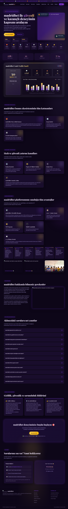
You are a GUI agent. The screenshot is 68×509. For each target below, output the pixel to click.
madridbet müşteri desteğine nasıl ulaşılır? (14, 353)
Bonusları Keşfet (9, 34)
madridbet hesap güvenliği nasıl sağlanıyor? (14, 358)
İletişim (56, 4)
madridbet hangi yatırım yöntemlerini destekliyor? (16, 339)
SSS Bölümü (19, 34)
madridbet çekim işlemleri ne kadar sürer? (14, 344)
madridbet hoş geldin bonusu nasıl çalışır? (14, 334)
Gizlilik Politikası (37, 498)
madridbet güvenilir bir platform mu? (13, 330)
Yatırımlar (33, 4)
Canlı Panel (22, 4)
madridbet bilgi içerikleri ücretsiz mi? (13, 376)
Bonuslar (27, 4)
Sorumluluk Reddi (54, 496)
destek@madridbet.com (10, 411)
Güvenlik (35, 500)
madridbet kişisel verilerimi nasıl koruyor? (14, 381)
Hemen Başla (53, 498)
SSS (48, 4)
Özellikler (38, 4)
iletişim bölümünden (14, 325)
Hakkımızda (43, 4)
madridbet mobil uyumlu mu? (11, 348)
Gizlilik (52, 4)
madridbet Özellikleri (55, 493)
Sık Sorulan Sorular (54, 494)
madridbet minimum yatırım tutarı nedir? (14, 367)
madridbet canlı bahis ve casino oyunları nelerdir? (16, 372)
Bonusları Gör (34, 433)
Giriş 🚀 (61, 4)
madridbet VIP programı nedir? (12, 362)
